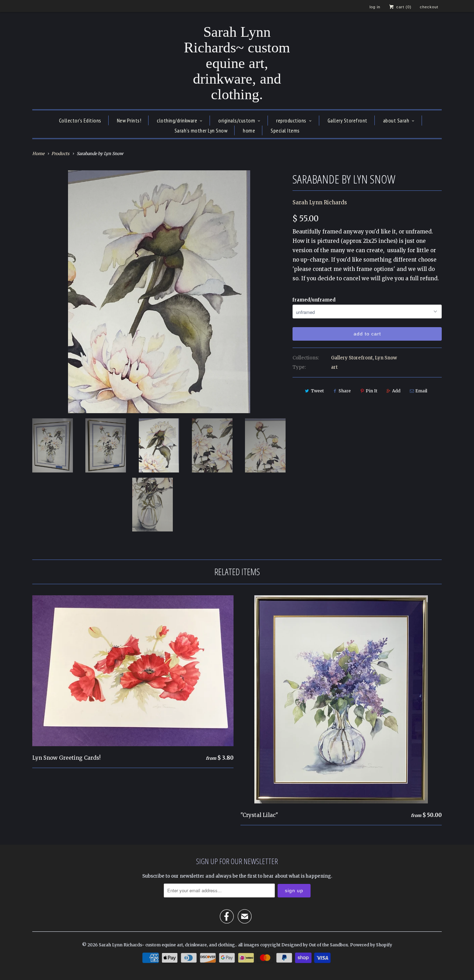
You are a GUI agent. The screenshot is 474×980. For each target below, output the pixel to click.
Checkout (429, 7)
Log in (375, 7)
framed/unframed (314, 300)
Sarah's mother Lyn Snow (201, 130)
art (334, 367)
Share (345, 390)
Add (396, 390)
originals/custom (236, 120)
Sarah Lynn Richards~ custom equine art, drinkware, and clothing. (237, 63)
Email (421, 390)
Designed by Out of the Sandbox (314, 944)
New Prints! (129, 120)
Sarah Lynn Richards (320, 202)
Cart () (403, 7)
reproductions (291, 120)
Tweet (317, 390)
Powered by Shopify (371, 944)
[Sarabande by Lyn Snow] (159, 291)
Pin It (371, 390)
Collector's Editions (80, 120)
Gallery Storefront (347, 120)
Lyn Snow (386, 358)
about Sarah (396, 120)
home (249, 130)
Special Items (285, 130)
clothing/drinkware (177, 120)
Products (60, 153)
